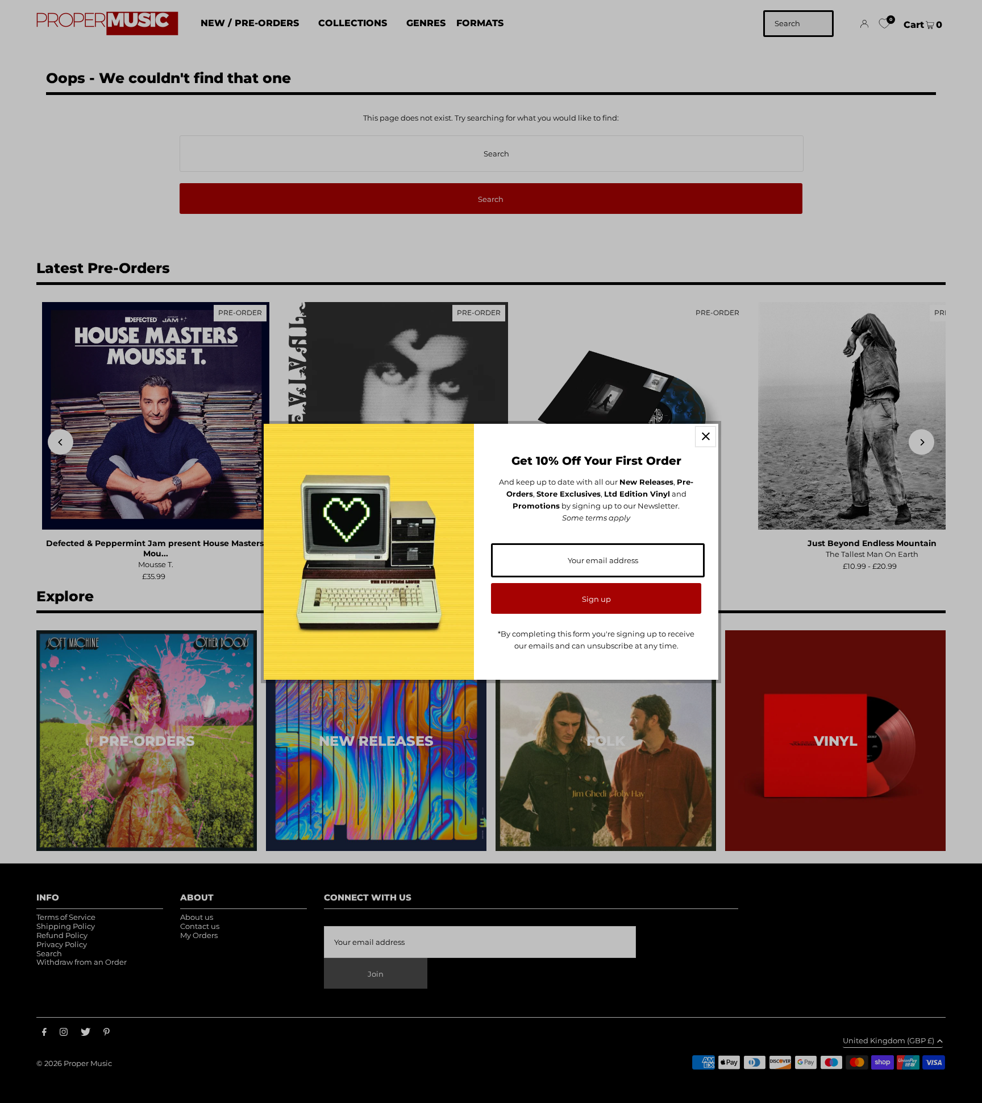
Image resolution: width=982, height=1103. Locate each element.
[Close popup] (705, 437)
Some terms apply (596, 517)
